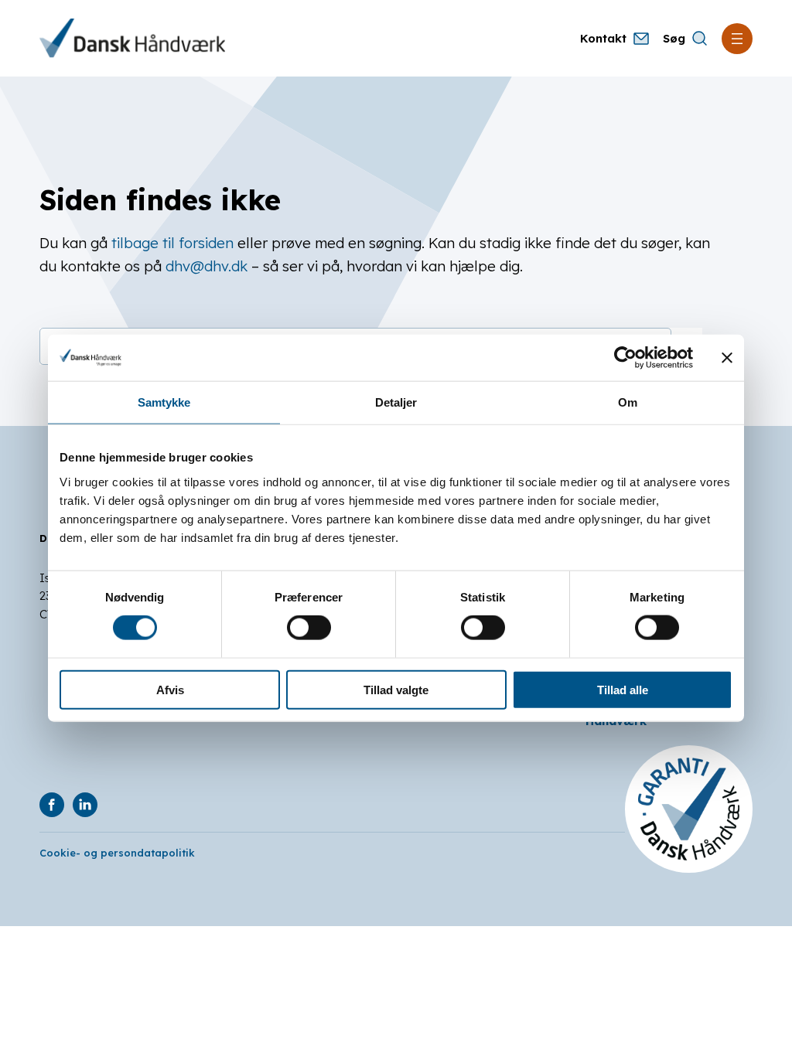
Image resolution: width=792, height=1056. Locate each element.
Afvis (170, 689)
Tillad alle (622, 689)
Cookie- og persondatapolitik (117, 853)
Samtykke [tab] (164, 402)
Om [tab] (627, 402)
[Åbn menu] (737, 38)
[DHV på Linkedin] (85, 804)
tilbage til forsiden (172, 242)
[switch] (309, 627)
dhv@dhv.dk (207, 266)
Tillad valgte (396, 689)
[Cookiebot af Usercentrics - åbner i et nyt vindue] (625, 358)
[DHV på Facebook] (51, 804)
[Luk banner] (727, 358)
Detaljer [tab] (396, 402)
